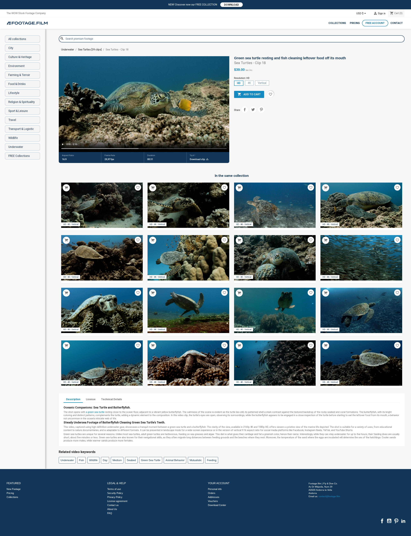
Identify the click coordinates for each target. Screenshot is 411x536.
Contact (396, 23)
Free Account (375, 23)
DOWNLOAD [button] (231, 4)
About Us (112, 509)
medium (117, 460)
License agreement (117, 501)
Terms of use (114, 489)
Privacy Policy (114, 497)
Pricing (355, 23)
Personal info (215, 489)
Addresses (213, 497)
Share (244, 109)
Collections (337, 23)
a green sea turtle (95, 412)
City (10, 48)
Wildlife (13, 138)
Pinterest (261, 109)
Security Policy (115, 493)
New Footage (14, 489)
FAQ (109, 513)
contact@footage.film (329, 496)
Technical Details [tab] (111, 399)
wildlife (93, 460)
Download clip (197, 159)
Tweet (253, 109)
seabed (131, 460)
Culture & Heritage (20, 57)
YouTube (389, 521)
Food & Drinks (17, 84)
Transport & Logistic (21, 129)
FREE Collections (19, 156)
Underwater (15, 147)
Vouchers (213, 501)
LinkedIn (403, 521)
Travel (12, 120)
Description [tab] (73, 399)
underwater (67, 460)
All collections (17, 39)
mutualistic (196, 460)
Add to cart (249, 94)
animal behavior (175, 460)
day (105, 460)
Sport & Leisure (18, 111)
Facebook (382, 521)
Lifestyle (13, 93)
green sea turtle (150, 460)
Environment (16, 66)
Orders (211, 493)
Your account (218, 483)
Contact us (113, 505)
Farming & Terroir (19, 75)
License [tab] (91, 399)
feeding (211, 460)
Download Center (217, 505)
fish (81, 460)
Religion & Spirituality (21, 102)
